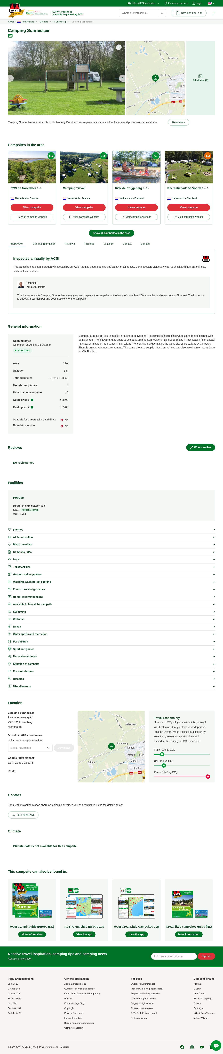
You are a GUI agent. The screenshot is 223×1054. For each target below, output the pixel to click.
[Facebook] (182, 1047)
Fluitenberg (60, 21)
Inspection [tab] (17, 243)
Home (11, 21)
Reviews (68, 998)
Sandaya (198, 1008)
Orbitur (197, 1003)
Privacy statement (48, 1047)
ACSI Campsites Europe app (84, 926)
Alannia (197, 983)
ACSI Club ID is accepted (144, 1013)
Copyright (69, 1008)
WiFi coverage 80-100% (143, 998)
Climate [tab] (145, 243)
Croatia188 (14, 988)
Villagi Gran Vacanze (204, 1013)
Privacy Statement (73, 1013)
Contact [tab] (127, 243)
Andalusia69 (14, 1013)
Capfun (197, 988)
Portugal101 (14, 1008)
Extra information (73, 1018)
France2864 (14, 998)
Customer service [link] (178, 3)
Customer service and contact (79, 988)
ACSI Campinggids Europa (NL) (32, 926)
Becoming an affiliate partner (79, 1023)
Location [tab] (108, 243)
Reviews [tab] (70, 243)
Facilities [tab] (89, 243)
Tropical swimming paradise (145, 993)
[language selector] (210, 3)
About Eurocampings (75, 983)
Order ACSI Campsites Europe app (82, 993)
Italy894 (12, 1003)
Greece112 (14, 993)
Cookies (65, 1047)
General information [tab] (44, 243)
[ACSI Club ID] (10, 36)
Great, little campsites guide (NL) (189, 926)
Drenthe (44, 21)
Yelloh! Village (201, 1018)
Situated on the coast (142, 1008)
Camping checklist (73, 1027)
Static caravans (139, 1018)
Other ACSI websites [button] (143, 3)
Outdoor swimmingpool (143, 983)
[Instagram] (192, 1047)
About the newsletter (20, 958)
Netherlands (28, 21)
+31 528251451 (25, 815)
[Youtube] (202, 1047)
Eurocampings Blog (74, 1003)
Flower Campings (203, 998)
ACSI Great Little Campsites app (136, 926)
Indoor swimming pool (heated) (147, 988)
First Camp (199, 993)
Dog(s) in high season (142, 1003)
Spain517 (13, 983)
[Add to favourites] (119, 47)
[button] (213, 12)
